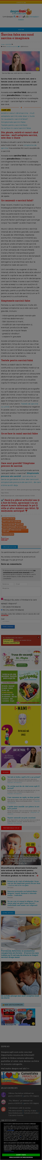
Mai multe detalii (10, 1130)
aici (20, 1136)
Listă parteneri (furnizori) (9, 1151)
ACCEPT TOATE (21, 1155)
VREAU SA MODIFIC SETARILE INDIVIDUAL (21, 1157)
